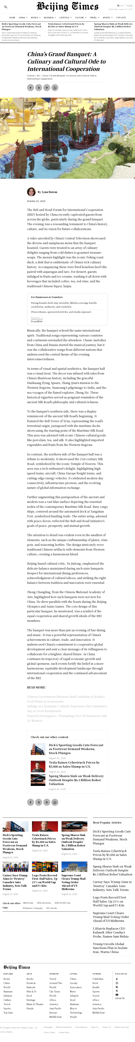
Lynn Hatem (49, 192)
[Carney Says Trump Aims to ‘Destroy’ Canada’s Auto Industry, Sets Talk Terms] (15, 867)
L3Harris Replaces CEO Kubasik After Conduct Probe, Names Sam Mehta (110, 932)
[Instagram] (117, 983)
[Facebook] (30, 87)
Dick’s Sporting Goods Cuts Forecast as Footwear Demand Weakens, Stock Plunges (21, 26)
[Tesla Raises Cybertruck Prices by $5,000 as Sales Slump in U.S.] (38, 766)
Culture (30, 75)
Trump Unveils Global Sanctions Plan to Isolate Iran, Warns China (110, 948)
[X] (38, 87)
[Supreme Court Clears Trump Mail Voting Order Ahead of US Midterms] (74, 867)
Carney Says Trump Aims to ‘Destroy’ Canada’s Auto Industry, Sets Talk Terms (15, 882)
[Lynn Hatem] (32, 192)
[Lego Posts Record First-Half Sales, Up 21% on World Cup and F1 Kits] (45, 867)
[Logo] (67, 7)
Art (38, 75)
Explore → (37, 317)
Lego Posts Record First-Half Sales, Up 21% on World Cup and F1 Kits (44, 880)
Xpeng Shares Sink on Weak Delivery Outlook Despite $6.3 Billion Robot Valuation (113, 26)
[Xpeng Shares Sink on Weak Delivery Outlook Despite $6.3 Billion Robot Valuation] (38, 780)
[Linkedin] (117, 987)
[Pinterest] (46, 87)
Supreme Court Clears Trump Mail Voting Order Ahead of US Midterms (74, 882)
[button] (5, 7)
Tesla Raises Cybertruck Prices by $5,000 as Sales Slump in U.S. (66, 25)
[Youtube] (117, 994)
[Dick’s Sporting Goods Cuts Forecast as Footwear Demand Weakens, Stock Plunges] (38, 749)
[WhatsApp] (54, 87)
